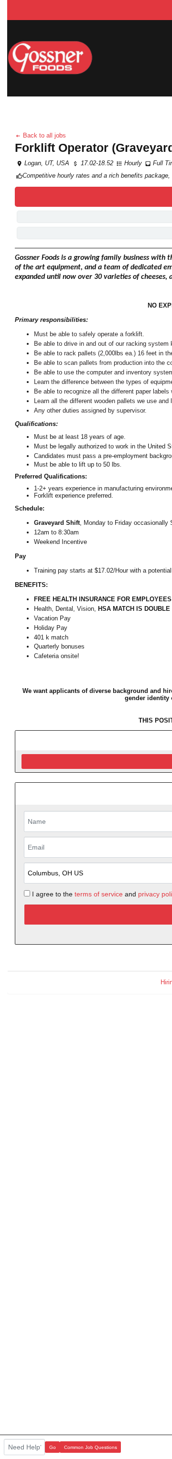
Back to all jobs (43, 135)
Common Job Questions (90, 1447)
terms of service (99, 894)
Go (52, 1447)
